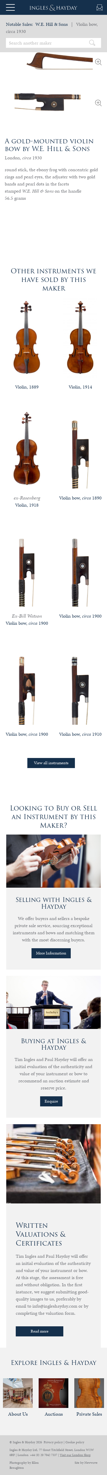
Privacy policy (53, 1442)
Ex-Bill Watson (27, 615)
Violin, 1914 (80, 386)
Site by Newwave (86, 1462)
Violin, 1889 (27, 386)
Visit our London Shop (75, 1455)
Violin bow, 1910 (80, 734)
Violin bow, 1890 (80, 497)
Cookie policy (74, 1442)
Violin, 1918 (27, 505)
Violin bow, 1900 (27, 623)
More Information (51, 953)
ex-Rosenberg (27, 497)
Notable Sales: (19, 24)
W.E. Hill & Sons (51, 24)
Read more (39, 1331)
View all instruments (51, 763)
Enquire (51, 1101)
